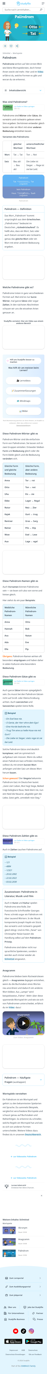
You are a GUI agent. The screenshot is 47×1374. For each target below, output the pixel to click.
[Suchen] (41, 9)
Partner (39, 1313)
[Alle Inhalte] (4, 3)
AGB (23, 1350)
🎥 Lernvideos (24, 380)
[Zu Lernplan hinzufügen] (5, 46)
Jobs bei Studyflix (35, 1307)
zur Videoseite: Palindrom (25, 1156)
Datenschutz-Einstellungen (15, 1354)
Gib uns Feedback (35, 1354)
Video (40, 71)
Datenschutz (33, 1350)
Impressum (14, 1350)
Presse (40, 1319)
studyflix (26, 3)
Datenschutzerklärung (23, 425)
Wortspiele (17, 53)
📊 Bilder (23, 411)
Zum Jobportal (15, 1295)
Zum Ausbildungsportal (20, 1286)
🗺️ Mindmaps (23, 401)
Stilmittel (6, 53)
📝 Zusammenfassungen (23, 390)
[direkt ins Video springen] (23, 186)
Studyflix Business (16, 1319)
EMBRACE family (28, 1366)
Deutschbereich (33, 1134)
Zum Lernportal (16, 1278)
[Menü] (43, 3)
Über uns (12, 1307)
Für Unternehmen (16, 1313)
